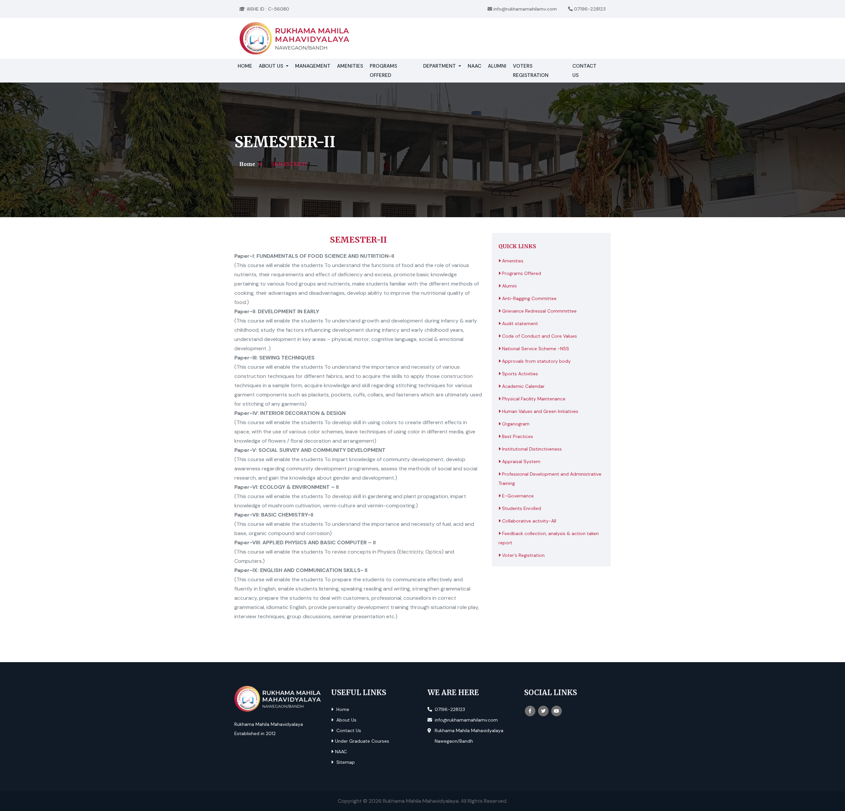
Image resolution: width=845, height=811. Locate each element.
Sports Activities (519, 374)
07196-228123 (589, 9)
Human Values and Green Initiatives (539, 411)
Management (312, 66)
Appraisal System (520, 461)
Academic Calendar (523, 386)
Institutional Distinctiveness (531, 449)
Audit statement (519, 323)
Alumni (497, 66)
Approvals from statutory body (536, 361)
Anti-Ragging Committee (529, 298)
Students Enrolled (521, 508)
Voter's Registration (523, 555)
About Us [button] (272, 66)
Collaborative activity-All (528, 521)
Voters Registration (531, 71)
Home (246, 65)
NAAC (474, 66)
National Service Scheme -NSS (535, 349)
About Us (345, 720)
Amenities (350, 66)
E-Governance (517, 496)
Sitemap (345, 762)
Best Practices (517, 436)
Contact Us (584, 71)
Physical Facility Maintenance (533, 399)
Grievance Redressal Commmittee (539, 311)
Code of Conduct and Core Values (539, 336)
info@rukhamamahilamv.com (524, 9)
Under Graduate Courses (362, 741)
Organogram (515, 424)
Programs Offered (383, 71)
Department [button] (440, 66)
